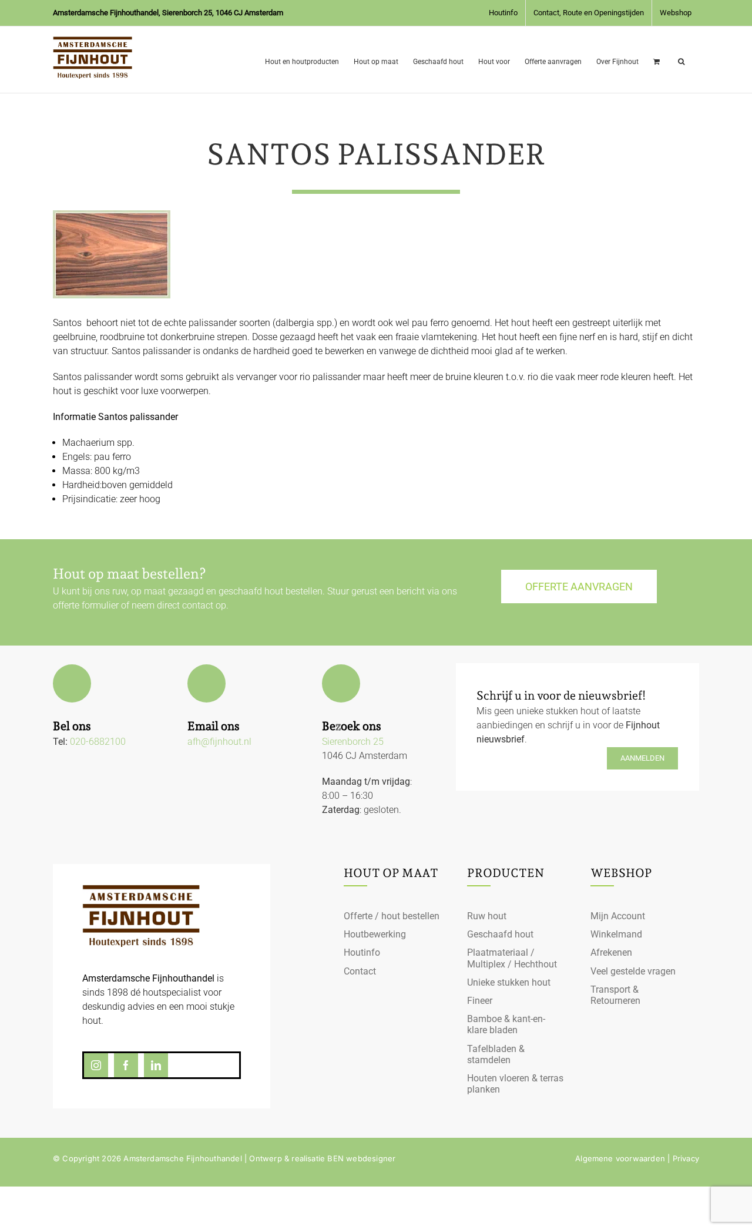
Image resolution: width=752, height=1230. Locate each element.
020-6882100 (98, 741)
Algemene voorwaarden (620, 1158)
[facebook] (126, 1065)
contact (197, 605)
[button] (681, 59)
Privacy (686, 1158)
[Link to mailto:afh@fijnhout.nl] (206, 683)
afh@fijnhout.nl (219, 741)
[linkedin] (156, 1065)
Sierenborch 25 (353, 741)
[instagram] (96, 1065)
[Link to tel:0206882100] (72, 683)
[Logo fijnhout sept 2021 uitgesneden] (141, 889)
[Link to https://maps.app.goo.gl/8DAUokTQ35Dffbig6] (341, 683)
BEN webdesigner (361, 1158)
